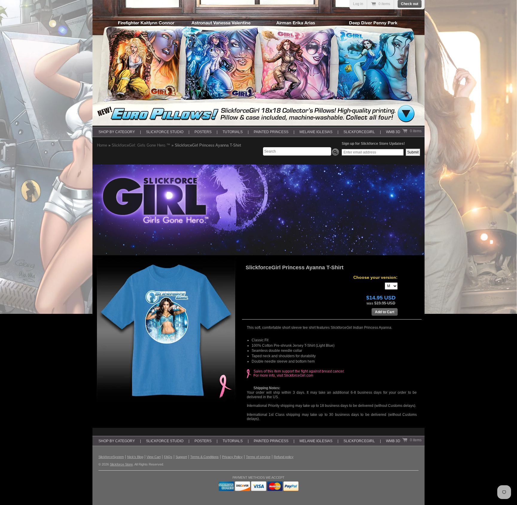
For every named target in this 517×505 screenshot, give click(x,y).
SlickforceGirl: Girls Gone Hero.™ (141, 145)
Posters (203, 132)
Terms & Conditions (204, 457)
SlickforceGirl (359, 132)
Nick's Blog (135, 457)
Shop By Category (116, 132)
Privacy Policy (232, 457)
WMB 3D (393, 132)
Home (102, 145)
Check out (409, 4)
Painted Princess (271, 132)
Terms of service (258, 457)
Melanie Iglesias (315, 132)
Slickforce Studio (164, 132)
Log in (358, 4)
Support (181, 457)
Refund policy (284, 457)
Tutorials (233, 132)
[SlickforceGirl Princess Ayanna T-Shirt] (169, 330)
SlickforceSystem (111, 457)
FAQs (168, 457)
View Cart (154, 457)
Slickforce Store (121, 464)
